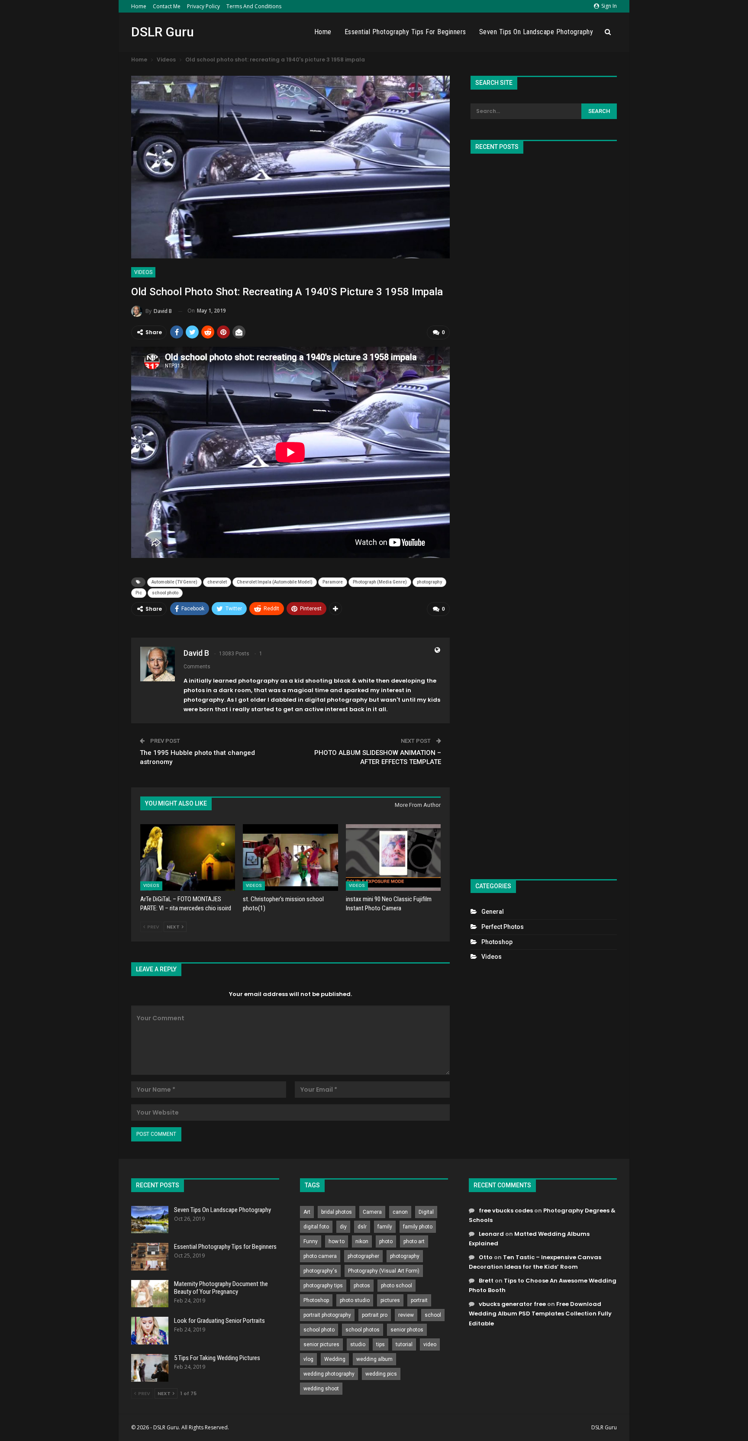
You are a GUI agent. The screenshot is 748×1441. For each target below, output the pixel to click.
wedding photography (329, 1374)
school (433, 1315)
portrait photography (327, 1315)
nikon (361, 1241)
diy (343, 1227)
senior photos (406, 1330)
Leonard (491, 1234)
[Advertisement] (544, 512)
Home (138, 6)
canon (400, 1212)
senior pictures (321, 1344)
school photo (165, 592)
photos (362, 1286)
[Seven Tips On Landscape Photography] (149, 1220)
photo (386, 1241)
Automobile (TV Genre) (174, 582)
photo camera (320, 1256)
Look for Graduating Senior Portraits (219, 1321)
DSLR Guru (162, 31)
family (384, 1227)
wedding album (374, 1359)
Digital (426, 1212)
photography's (320, 1271)
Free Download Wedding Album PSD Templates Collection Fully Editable (540, 1313)
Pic (138, 592)
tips (380, 1344)
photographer (363, 1256)
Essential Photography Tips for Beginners (405, 32)
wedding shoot (321, 1389)
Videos (143, 272)
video (429, 1344)
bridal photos (336, 1212)
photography (429, 582)
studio (357, 1344)
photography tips (323, 1286)
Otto (486, 1257)
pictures (390, 1300)
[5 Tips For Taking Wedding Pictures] (149, 1368)
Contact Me (167, 6)
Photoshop (497, 941)
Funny (310, 1241)
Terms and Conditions (253, 6)
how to (337, 1241)
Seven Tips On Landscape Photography (536, 32)
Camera (372, 1212)
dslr (362, 1227)
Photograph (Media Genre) (380, 582)
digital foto (316, 1227)
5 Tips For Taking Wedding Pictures (217, 1358)
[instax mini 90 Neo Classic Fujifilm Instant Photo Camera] (393, 857)
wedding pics (381, 1374)
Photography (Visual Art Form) (383, 1271)
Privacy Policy (203, 6)
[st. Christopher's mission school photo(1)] (290, 857)
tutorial (404, 1344)
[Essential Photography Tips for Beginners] (149, 1256)
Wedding (334, 1359)
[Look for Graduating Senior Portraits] (149, 1330)
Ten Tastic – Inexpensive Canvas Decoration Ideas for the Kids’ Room (535, 1262)
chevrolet (217, 582)
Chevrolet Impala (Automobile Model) (275, 582)
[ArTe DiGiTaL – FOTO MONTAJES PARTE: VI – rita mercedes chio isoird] (187, 857)
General (492, 911)
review (406, 1315)
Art (306, 1212)
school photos (362, 1330)
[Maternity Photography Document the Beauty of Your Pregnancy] (149, 1294)
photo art (414, 1241)
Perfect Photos (502, 926)
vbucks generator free (512, 1304)
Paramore (332, 582)
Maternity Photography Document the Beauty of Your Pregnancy (221, 1288)
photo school (396, 1286)
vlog (308, 1359)
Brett (486, 1281)
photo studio (355, 1300)
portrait (419, 1300)
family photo (417, 1227)
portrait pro (374, 1315)
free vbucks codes (506, 1210)
